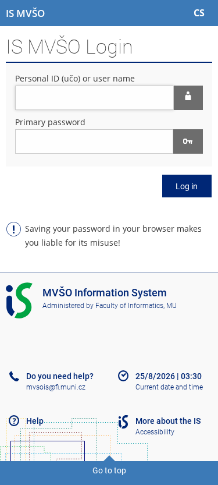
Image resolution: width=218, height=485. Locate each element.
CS (199, 12)
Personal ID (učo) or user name (75, 78)
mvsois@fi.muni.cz (55, 387)
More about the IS (168, 421)
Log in (187, 186)
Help (35, 421)
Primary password (50, 122)
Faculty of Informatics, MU (136, 306)
